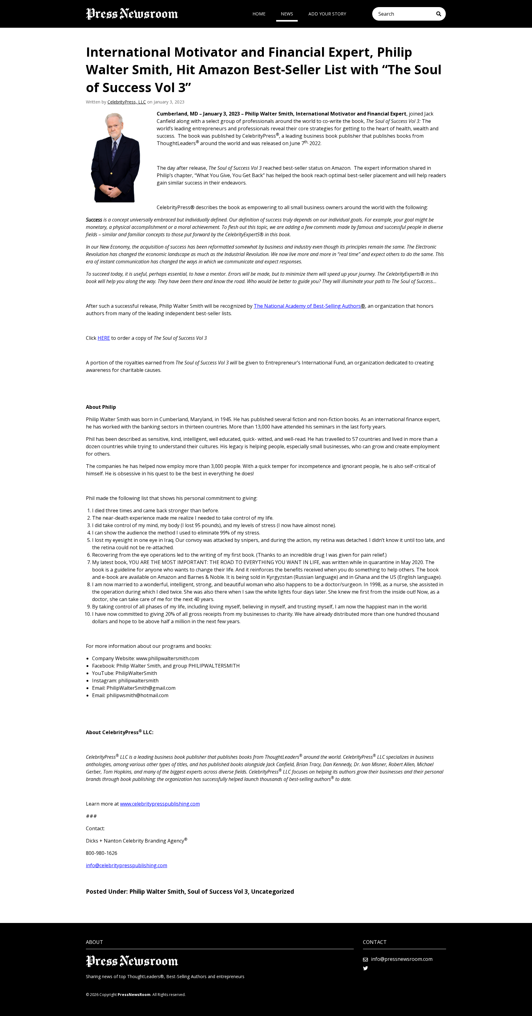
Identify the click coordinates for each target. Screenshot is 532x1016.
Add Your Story (327, 14)
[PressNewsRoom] (132, 14)
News (287, 14)
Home (258, 14)
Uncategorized (272, 892)
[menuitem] (259, 14)
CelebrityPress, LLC (126, 102)
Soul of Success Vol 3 (217, 892)
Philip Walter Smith (156, 892)
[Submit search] (441, 14)
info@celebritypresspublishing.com (126, 865)
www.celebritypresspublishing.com (160, 803)
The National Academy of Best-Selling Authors (307, 306)
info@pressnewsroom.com (402, 959)
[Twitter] (365, 968)
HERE (104, 338)
